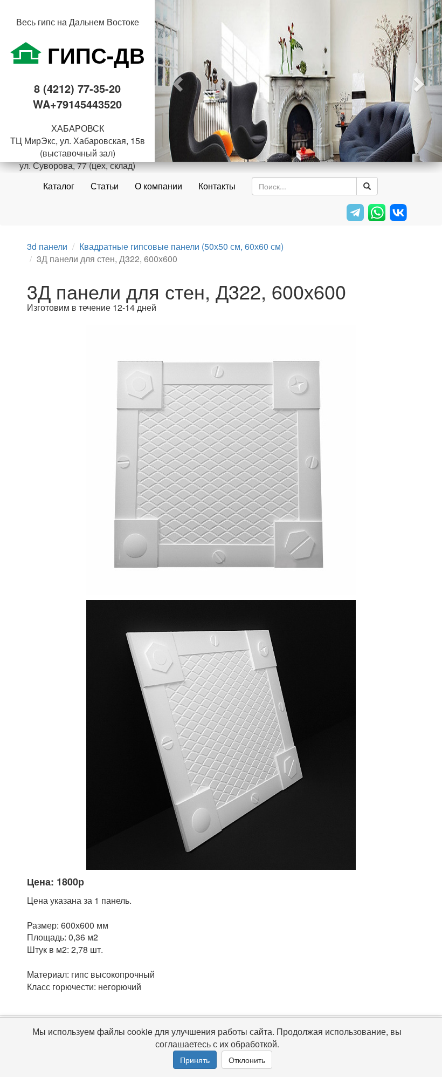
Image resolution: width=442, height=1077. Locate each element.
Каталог (58, 186)
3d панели (47, 246)
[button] (176, 81)
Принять (195, 1059)
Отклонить (247, 1059)
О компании (158, 186)
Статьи (105, 186)
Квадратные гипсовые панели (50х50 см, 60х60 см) (181, 246)
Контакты (217, 186)
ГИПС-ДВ (93, 54)
